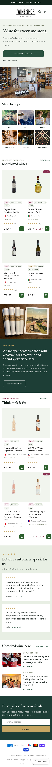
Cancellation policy (27, 764)
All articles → (43, 646)
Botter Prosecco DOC (35, 274)
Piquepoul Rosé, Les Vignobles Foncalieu (13, 449)
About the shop (14, 384)
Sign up (25, 729)
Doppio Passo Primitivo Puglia (11, 210)
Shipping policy (25, 760)
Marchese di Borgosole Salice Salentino (11, 276)
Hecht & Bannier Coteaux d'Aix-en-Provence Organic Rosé (12, 516)
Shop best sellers (23, 54)
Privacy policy (41, 755)
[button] (5, 12)
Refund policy (29, 755)
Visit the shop (10, 61)
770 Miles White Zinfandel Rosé (35, 449)
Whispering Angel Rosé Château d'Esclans (36, 514)
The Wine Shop (16, 755)
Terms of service (12, 760)
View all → (45, 160)
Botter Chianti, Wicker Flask (35, 210)
